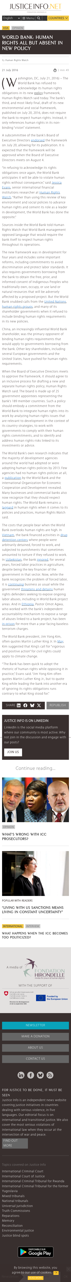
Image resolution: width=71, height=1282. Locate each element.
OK (56, 1273)
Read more (35, 1278)
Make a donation (36, 1036)
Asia (6, 28)
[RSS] (50, 1075)
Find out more (10, 1143)
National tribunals (15, 1201)
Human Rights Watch (17, 60)
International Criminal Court (22, 1171)
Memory (8, 1221)
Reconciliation (12, 1226)
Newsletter (35, 1025)
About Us (35, 1047)
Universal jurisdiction (17, 1206)
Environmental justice (18, 1230)
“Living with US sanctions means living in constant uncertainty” (33, 909)
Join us (13, 752)
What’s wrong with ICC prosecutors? (24, 836)
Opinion (17, 28)
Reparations (10, 1216)
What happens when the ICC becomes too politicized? (35, 935)
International (13, 926)
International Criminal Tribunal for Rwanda (33, 1181)
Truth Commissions (16, 1211)
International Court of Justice (23, 1176)
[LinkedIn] (21, 1075)
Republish (58, 705)
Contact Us (35, 1059)
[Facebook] (30, 1075)
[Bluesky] (40, 1075)
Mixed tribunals (13, 1196)
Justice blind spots (15, 1235)
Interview (32, 926)
